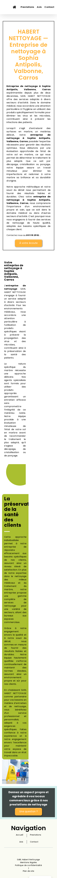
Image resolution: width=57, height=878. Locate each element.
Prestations (35, 834)
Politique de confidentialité (28, 865)
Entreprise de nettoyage (22, 86)
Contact (34, 841)
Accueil (19, 834)
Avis (21, 841)
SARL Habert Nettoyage (28, 859)
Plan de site (28, 871)
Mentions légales (28, 862)
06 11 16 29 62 (33, 235)
